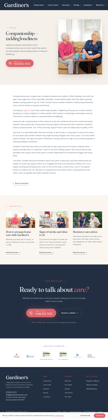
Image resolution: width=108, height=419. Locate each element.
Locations (88, 5)
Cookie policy (59, 415)
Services (65, 5)
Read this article (12, 252)
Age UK (27, 110)
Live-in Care (53, 5)
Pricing (76, 5)
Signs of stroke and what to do (53, 233)
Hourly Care (38, 5)
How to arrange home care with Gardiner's (18, 233)
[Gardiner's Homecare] (16, 5)
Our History (69, 393)
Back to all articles (21, 183)
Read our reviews (92, 385)
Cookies (100, 411)
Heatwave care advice (85, 231)
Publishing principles (89, 411)
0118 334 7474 (11, 392)
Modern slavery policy (75, 411)
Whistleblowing (91, 389)
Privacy (59, 411)
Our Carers (68, 385)
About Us (99, 5)
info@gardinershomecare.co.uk (16, 395)
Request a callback (68, 313)
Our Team (68, 397)
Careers (67, 389)
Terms (65, 411)
